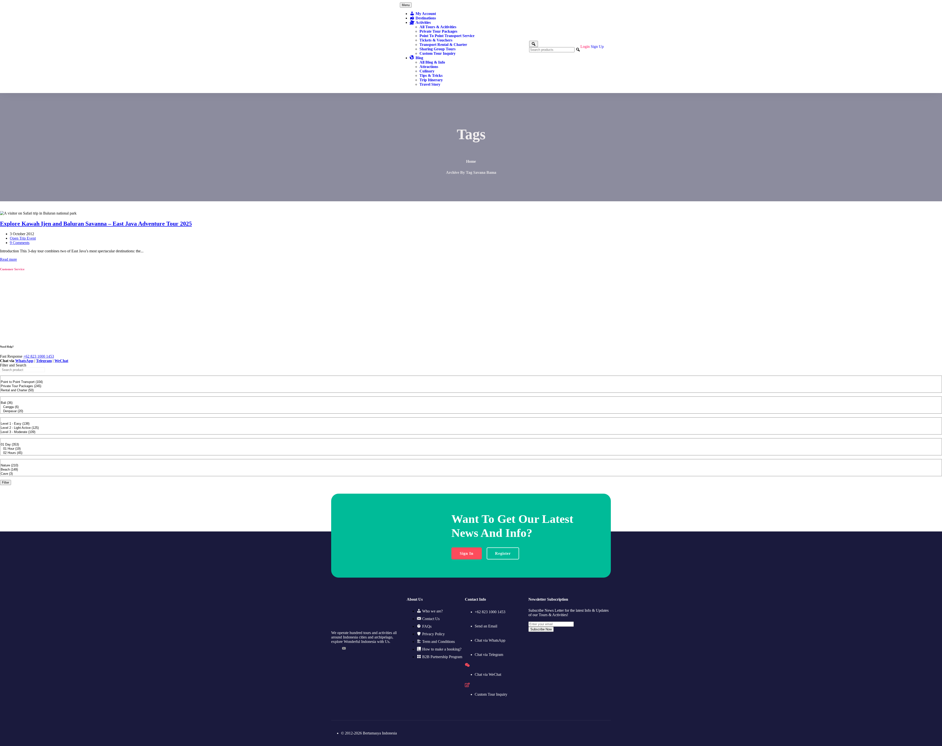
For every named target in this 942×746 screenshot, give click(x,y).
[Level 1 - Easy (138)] (471, 424)
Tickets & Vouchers (435, 40)
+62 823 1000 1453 (38, 356)
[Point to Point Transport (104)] (471, 382)
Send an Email (486, 626)
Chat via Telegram (489, 654)
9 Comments (19, 243)
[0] (471, 378)
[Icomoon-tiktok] (333, 648)
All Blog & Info (432, 62)
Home (471, 161)
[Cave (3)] (471, 474)
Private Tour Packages (438, 31)
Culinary (426, 71)
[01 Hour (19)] (471, 449)
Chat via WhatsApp (490, 640)
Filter (5, 482)
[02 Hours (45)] (471, 453)
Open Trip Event (23, 238)
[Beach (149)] (471, 470)
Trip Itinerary (431, 80)
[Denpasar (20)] (471, 411)
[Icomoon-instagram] (355, 648)
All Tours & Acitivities (437, 27)
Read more (8, 259)
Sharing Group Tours (437, 49)
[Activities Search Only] (533, 44)
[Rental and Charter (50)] (471, 390)
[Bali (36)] (471, 403)
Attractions (428, 67)
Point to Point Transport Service (446, 36)
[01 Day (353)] (471, 445)
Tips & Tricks (431, 75)
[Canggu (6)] (471, 407)
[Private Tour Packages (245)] (471, 386)
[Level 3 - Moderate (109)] (471, 432)
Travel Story (429, 84)
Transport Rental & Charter (443, 44)
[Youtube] (344, 648)
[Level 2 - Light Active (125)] (471, 428)
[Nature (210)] (471, 465)
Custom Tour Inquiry (437, 53)
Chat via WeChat (488, 674)
